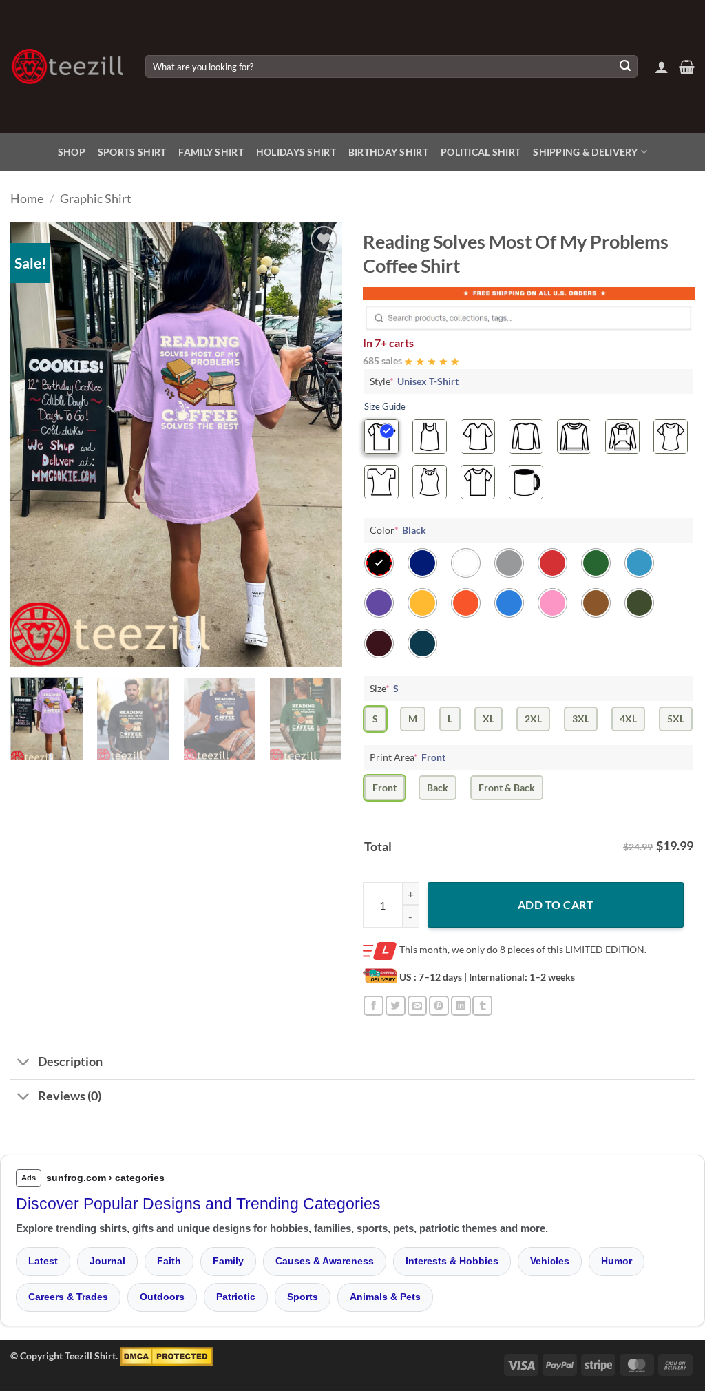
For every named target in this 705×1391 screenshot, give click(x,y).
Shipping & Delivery (585, 152)
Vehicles (549, 1260)
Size (384, 688)
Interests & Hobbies (452, 1260)
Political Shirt (480, 152)
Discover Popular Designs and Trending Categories (198, 1204)
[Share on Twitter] (396, 1006)
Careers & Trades (68, 1296)
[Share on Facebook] (373, 1006)
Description (70, 1061)
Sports (302, 1296)
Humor (616, 1260)
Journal (107, 1260)
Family (228, 1260)
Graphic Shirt (95, 198)
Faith (169, 1260)
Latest (43, 1260)
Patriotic (235, 1296)
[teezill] (67, 66)
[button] (662, 67)
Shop (71, 152)
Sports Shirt (132, 152)
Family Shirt (210, 152)
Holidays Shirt (296, 152)
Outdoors (162, 1296)
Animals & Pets (385, 1296)
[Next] (318, 444)
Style (414, 381)
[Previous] (34, 444)
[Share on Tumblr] (482, 1006)
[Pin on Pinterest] (439, 1006)
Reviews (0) (69, 1096)
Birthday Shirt (388, 152)
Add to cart (555, 904)
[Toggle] (23, 1063)
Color (398, 530)
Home (26, 198)
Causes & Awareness (324, 1260)
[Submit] (625, 67)
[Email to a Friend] (418, 1006)
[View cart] (687, 67)
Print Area (407, 757)
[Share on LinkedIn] (461, 1006)
